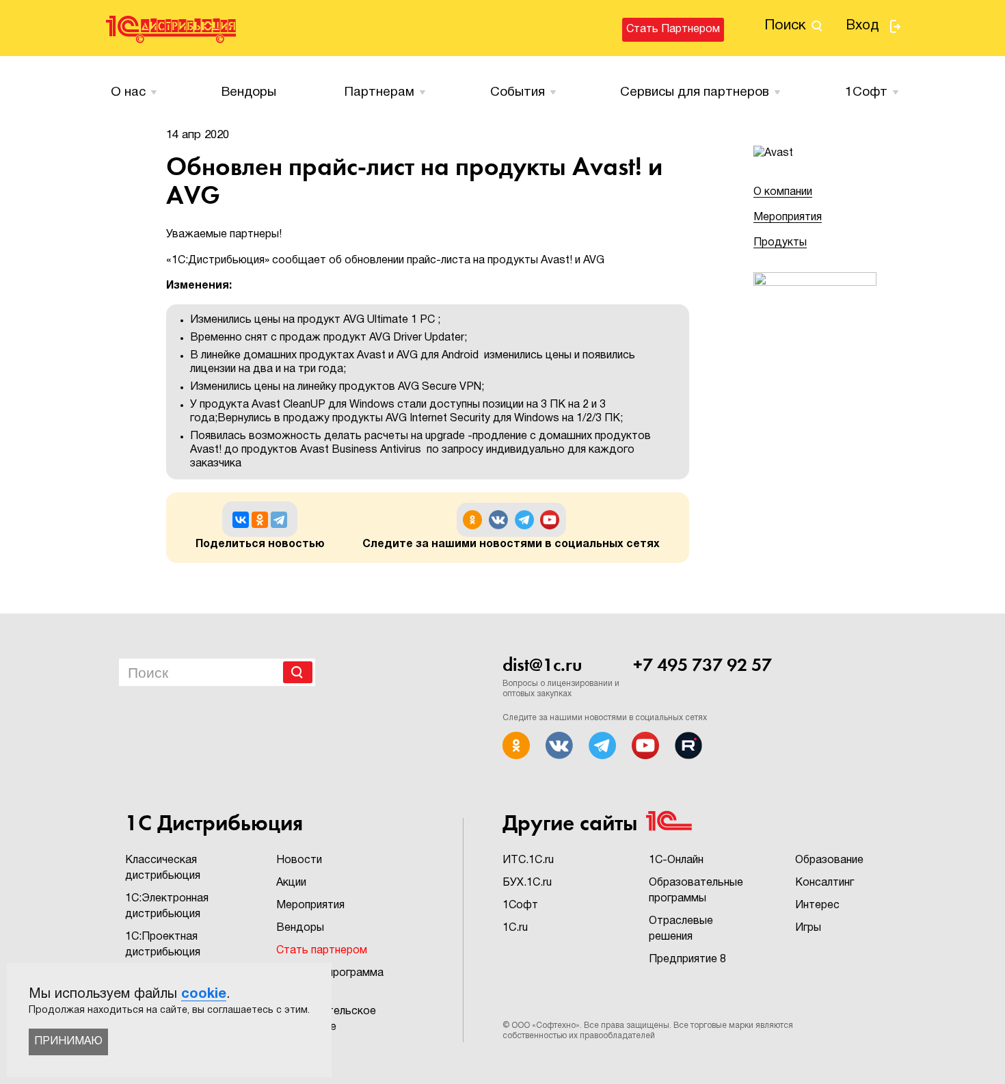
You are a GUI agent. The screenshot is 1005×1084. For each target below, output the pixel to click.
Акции (291, 883)
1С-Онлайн (676, 860)
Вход (862, 26)
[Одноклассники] (260, 520)
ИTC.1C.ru (528, 860)
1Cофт (866, 92)
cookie (203, 994)
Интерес (817, 905)
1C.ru (515, 928)
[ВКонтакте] (240, 520)
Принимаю (68, 1041)
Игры (808, 928)
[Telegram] (279, 520)
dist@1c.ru (542, 665)
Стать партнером (673, 29)
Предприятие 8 (687, 959)
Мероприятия (787, 217)
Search (297, 672)
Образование (829, 860)
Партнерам (379, 92)
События (517, 92)
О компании (782, 192)
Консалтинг (824, 883)
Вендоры (249, 92)
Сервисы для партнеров (694, 92)
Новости (299, 860)
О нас (128, 92)
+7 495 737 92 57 (702, 665)
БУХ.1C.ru (527, 883)
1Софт (520, 905)
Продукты (780, 243)
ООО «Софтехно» (545, 1025)
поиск (785, 25)
